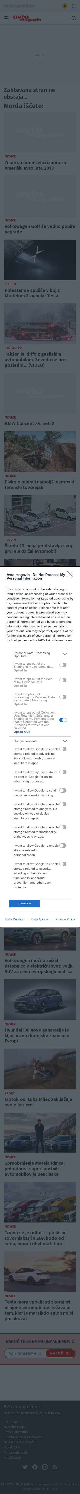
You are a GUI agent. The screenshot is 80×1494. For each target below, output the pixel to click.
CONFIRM (24, 903)
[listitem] (40, 654)
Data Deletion (14, 919)
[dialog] (40, 747)
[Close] (71, 575)
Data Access (40, 919)
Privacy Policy (65, 919)
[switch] (62, 665)
